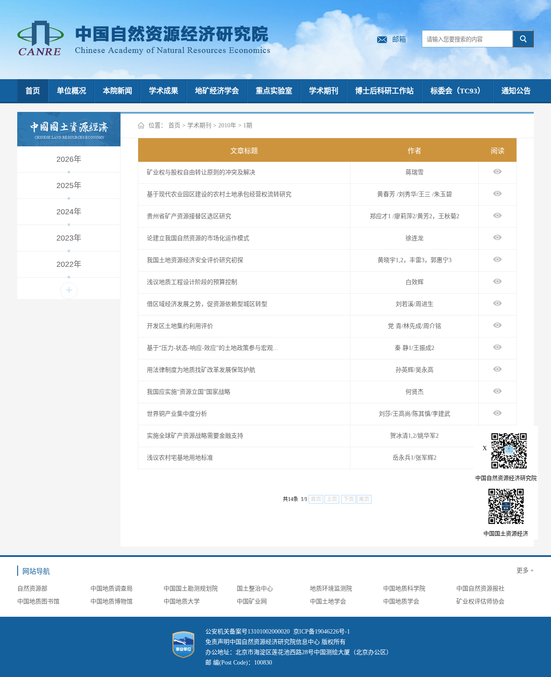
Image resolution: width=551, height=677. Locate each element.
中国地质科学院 (404, 588)
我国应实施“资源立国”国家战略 (188, 392)
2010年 (227, 125)
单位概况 (71, 91)
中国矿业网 (252, 601)
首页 (32, 91)
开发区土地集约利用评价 (180, 326)
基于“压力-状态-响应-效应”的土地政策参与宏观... (212, 348)
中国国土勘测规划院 (191, 588)
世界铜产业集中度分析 (177, 414)
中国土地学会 (328, 601)
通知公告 (516, 91)
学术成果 (163, 91)
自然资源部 (32, 588)
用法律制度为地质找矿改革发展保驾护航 (201, 370)
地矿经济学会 (217, 91)
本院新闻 (117, 91)
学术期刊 (323, 91)
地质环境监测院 (331, 588)
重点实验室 (274, 91)
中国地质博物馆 (111, 601)
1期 (247, 125)
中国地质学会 (401, 601)
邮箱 (399, 39)
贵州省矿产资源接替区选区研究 (189, 216)
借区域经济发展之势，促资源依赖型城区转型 (207, 304)
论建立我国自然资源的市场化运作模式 (198, 238)
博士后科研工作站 (384, 91)
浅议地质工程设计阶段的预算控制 (192, 282)
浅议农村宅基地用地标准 (180, 457)
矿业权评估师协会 (480, 601)
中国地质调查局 (111, 588)
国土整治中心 (255, 588)
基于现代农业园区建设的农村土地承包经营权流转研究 (219, 194)
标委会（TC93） (457, 91)
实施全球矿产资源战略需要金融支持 (195, 436)
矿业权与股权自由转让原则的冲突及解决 (201, 172)
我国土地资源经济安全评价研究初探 (195, 260)
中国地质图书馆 (38, 601)
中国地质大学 (182, 601)
